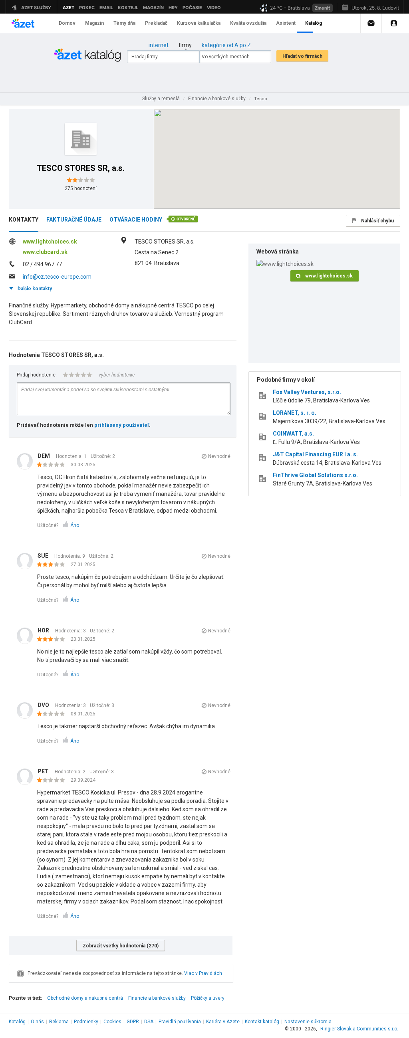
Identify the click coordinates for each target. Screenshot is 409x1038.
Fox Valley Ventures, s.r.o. (307, 392)
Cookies (112, 1021)
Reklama (59, 1021)
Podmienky (86, 1021)
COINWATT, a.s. (293, 433)
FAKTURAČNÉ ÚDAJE (73, 219)
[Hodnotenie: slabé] (53, 465)
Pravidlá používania (180, 1021)
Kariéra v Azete (223, 1021)
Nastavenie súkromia (308, 1021)
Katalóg (17, 1021)
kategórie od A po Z (226, 45)
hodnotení (81, 188)
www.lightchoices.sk (50, 241)
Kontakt (262, 1021)
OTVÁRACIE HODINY (135, 219)
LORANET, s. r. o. (294, 413)
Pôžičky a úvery (207, 998)
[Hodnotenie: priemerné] (53, 565)
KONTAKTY (23, 219)
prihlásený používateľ (121, 425)
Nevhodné (219, 456)
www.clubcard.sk (45, 252)
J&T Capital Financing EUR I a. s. (315, 454)
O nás (37, 1021)
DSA (148, 1021)
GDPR (133, 1021)
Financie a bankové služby (157, 998)
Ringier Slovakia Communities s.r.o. (359, 1029)
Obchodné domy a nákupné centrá (85, 998)
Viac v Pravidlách (203, 973)
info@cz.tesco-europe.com (57, 276)
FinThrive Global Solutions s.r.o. (315, 475)
